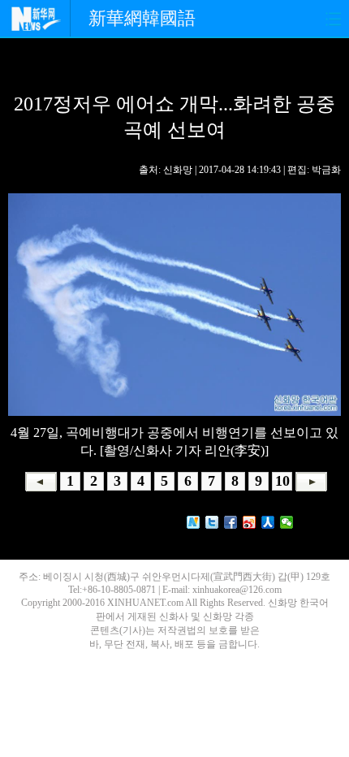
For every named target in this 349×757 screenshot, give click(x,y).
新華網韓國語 (142, 18)
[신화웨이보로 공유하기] (193, 522)
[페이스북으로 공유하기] (231, 522)
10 (282, 481)
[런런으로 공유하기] (268, 522)
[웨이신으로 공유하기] (287, 522)
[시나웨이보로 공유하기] (249, 522)
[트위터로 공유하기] (212, 522)
